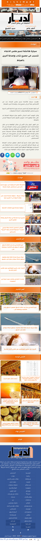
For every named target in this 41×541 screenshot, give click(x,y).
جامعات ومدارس (13, 503)
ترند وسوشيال (28, 506)
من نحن (13, 521)
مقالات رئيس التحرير (8, 38)
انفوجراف (28, 509)
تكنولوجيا (28, 488)
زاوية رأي (28, 491)
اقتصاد (28, 482)
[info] (10, 1)
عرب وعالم (28, 485)
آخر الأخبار (20, 239)
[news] (23, 1)
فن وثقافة (18, 38)
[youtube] (27, 1)
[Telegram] (17, 155)
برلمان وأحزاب (28, 497)
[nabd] (20, 1)
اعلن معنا (28, 524)
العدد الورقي (13, 491)
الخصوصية (13, 524)
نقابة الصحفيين (13, 518)
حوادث (24, 38)
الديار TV (28, 494)
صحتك (13, 497)
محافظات (28, 500)
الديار (33, 97)
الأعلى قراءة (20, 357)
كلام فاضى (13, 509)
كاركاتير (28, 503)
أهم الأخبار (20, 290)
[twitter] (30, 1)
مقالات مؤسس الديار (13, 506)
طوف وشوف (28, 518)
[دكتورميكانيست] (20, 33)
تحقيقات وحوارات (13, 485)
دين (13, 500)
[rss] (17, 1)
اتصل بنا (28, 527)
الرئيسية (28, 473)
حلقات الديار (13, 482)
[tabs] (7, 1)
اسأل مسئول (28, 521)
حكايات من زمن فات (13, 494)
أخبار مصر (34, 38)
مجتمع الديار (28, 512)
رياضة (28, 38)
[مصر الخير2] (20, 166)
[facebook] (33, 1)
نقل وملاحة (13, 515)
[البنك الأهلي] (20, 10)
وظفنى (28, 515)
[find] (14, 1)
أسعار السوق (13, 512)
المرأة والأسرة (13, 488)
